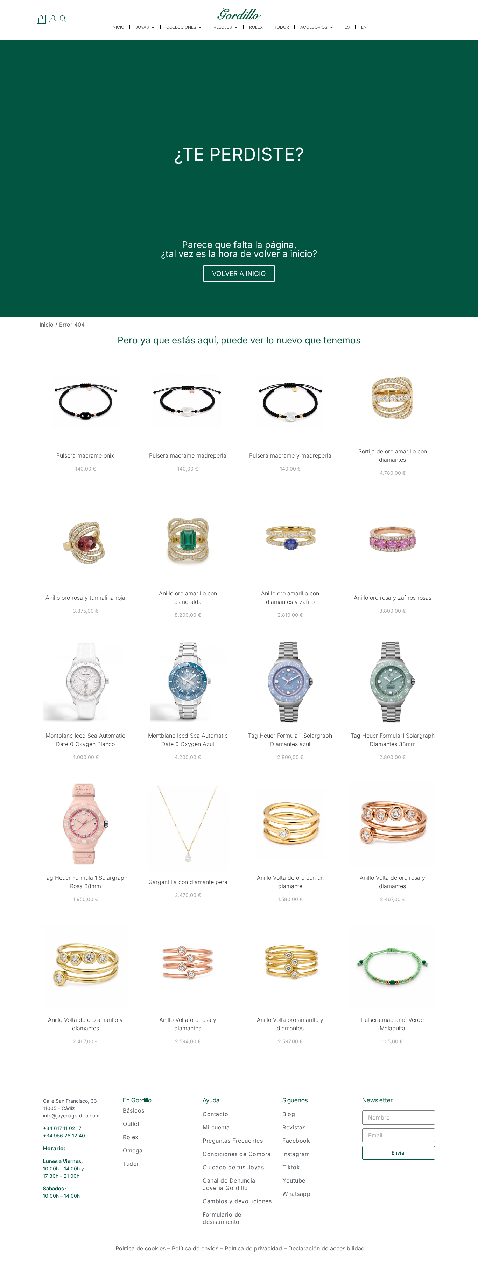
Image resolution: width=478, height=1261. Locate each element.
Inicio (47, 324)
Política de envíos (195, 1248)
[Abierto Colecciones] (200, 27)
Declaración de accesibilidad (326, 1248)
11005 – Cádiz (59, 1108)
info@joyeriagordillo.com (71, 1116)
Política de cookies (140, 1248)
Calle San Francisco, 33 (70, 1101)
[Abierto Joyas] (153, 27)
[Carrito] (41, 19)
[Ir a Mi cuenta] (52, 18)
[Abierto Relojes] (236, 27)
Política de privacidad (253, 1248)
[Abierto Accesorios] (331, 27)
